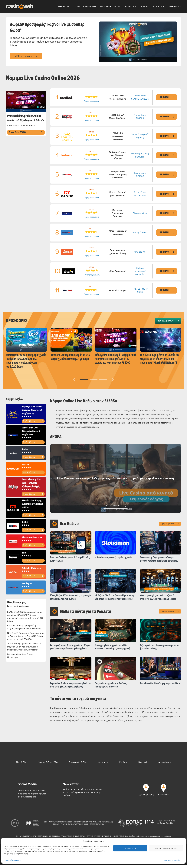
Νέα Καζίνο (21, 762)
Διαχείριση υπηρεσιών (172, 860)
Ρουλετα (144, 6)
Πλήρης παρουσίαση (91, 101)
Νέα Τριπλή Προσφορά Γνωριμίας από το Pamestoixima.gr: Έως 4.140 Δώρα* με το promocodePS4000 (25, 636)
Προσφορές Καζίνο (77, 762)
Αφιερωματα (174, 6)
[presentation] (74, 378)
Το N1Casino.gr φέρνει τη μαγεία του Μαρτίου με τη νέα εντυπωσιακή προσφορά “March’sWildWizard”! (24, 646)
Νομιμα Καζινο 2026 (85, 6)
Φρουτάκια (103, 762)
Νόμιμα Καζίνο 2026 (47, 762)
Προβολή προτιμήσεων (165, 848)
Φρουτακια (130, 6)
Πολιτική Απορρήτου (13, 860)
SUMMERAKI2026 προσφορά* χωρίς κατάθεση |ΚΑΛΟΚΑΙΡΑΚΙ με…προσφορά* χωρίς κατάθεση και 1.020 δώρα (25, 617)
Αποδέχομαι (130, 848)
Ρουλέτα (123, 762)
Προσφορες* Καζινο (110, 6)
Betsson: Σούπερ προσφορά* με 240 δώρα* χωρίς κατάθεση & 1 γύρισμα (24, 627)
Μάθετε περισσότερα (26, 56)
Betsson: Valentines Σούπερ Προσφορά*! (20, 656)
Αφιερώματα (164, 762)
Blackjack (158, 6)
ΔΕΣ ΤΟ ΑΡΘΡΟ (112, 505)
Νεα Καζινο (64, 6)
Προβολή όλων (165, 320)
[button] (84, 379)
